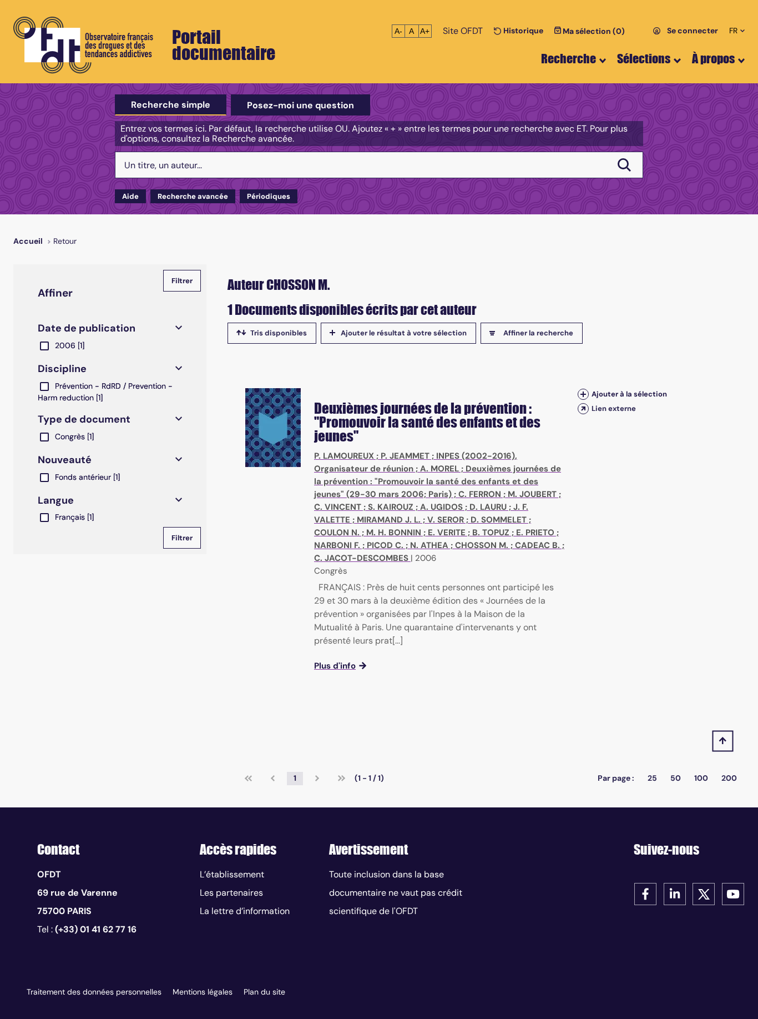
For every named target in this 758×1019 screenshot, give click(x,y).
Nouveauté (65, 459)
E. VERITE (447, 532)
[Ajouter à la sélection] (583, 394)
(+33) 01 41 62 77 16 (96, 929)
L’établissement (232, 874)
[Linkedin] (675, 893)
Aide (130, 196)
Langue (56, 500)
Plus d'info (335, 665)
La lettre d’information (245, 911)
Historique (522, 31)
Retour (65, 241)
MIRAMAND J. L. (389, 519)
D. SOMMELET (499, 519)
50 (675, 778)
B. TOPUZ (490, 532)
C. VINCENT (337, 507)
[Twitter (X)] (704, 893)
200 (729, 778)
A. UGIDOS (441, 507)
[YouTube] (733, 893)
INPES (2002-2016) (475, 455)
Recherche (568, 58)
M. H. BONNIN (393, 532)
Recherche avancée (193, 196)
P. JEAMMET (405, 455)
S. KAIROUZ (390, 507)
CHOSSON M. (481, 545)
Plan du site (264, 992)
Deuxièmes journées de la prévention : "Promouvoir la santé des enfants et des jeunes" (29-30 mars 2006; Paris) (437, 481)
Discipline (62, 368)
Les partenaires (231, 892)
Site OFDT (463, 31)
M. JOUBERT (532, 494)
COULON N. (337, 532)
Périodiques (268, 196)
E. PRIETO (535, 532)
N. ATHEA (429, 545)
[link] (248, 778)
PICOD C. (385, 545)
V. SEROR (445, 519)
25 (652, 778)
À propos (713, 58)
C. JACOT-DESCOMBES (361, 558)
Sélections (643, 58)
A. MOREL (439, 468)
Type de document (84, 419)
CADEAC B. (537, 545)
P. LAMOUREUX (344, 455)
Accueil (28, 241)
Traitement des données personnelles (94, 992)
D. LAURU (488, 507)
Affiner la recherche (538, 333)
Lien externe (614, 408)
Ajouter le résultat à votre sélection (404, 333)
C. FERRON (479, 494)
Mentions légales (203, 992)
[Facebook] (645, 893)
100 (701, 778)
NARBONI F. (337, 545)
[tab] (170, 105)
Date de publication (86, 328)
